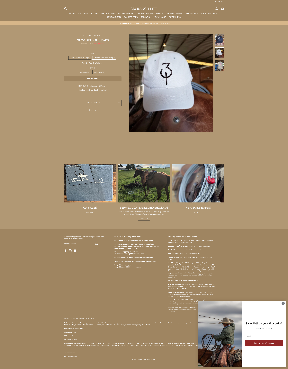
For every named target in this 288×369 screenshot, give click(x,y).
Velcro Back (99, 72)
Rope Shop (83, 13)
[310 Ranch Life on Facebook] (65, 250)
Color (93, 53)
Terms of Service (70, 356)
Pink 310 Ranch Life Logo (92, 63)
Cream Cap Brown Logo (104, 57)
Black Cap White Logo (79, 57)
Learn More (144, 218)
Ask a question (93, 103)
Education (146, 17)
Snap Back (84, 72)
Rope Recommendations (103, 13)
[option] (144, 23)
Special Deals (114, 17)
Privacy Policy (69, 353)
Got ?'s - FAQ (175, 17)
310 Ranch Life (144, 8)
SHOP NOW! (90, 212)
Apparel (160, 13)
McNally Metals (175, 13)
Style (92, 68)
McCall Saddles (126, 13)
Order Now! (198, 212)
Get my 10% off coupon (264, 343)
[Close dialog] (283, 303)
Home (72, 13)
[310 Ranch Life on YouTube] (75, 250)
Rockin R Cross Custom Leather (202, 13)
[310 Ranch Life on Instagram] (70, 250)
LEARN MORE (160, 17)
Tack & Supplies (145, 13)
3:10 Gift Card (131, 17)
